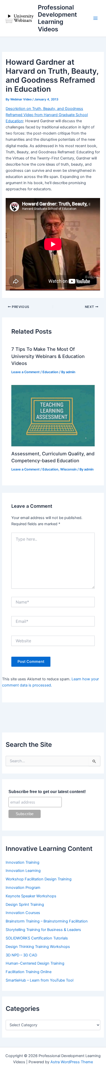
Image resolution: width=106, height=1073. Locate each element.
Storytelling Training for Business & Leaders (43, 929)
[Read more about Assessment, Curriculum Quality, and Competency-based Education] (52, 415)
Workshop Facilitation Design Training (39, 879)
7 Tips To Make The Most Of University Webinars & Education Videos (48, 356)
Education (50, 372)
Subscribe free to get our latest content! (47, 791)
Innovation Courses (23, 912)
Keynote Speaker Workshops (31, 896)
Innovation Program (23, 887)
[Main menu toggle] (95, 18)
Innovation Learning (23, 870)
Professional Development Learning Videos (57, 18)
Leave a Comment (25, 372)
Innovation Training (22, 862)
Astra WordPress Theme (71, 1062)
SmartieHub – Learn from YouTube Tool (39, 980)
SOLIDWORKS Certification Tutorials (37, 938)
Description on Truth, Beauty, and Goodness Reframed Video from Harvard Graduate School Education (47, 114)
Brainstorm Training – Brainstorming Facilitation (47, 921)
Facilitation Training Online (28, 972)
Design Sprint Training (25, 904)
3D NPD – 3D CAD (21, 955)
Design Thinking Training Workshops (38, 946)
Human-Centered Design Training (35, 963)
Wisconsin (68, 469)
